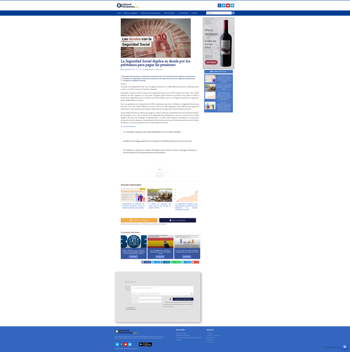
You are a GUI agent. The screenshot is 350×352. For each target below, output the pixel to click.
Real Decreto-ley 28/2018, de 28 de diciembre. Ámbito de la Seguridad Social (134, 252)
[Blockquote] (148, 294)
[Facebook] (219, 5)
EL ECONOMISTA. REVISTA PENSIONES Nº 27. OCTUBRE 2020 (160, 252)
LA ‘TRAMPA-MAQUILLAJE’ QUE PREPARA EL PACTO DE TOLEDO (152, 132)
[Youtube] (228, 5)
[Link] (153, 294)
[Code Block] (151, 294)
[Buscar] (233, 12)
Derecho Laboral (130, 13)
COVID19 (194, 13)
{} (156, 293)
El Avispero (182, 13)
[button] (146, 262)
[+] (159, 293)
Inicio (119, 13)
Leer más (133, 256)
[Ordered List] (143, 294)
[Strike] (141, 294)
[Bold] (133, 294)
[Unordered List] (146, 294)
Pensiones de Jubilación (150, 13)
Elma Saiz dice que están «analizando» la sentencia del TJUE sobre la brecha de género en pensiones (158, 76)
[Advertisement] (218, 143)
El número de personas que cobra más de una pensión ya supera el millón (224, 87)
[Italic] (135, 294)
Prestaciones (169, 13)
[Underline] (138, 294)
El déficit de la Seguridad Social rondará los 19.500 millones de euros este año (157, 141)
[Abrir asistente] (345, 347)
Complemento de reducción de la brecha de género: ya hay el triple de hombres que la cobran (224, 78)
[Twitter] (224, 5)
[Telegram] (232, 5)
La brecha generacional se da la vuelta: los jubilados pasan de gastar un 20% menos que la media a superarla (223, 106)
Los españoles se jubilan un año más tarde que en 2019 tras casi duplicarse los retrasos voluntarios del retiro (224, 96)
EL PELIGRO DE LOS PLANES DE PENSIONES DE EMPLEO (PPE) (187, 251)
